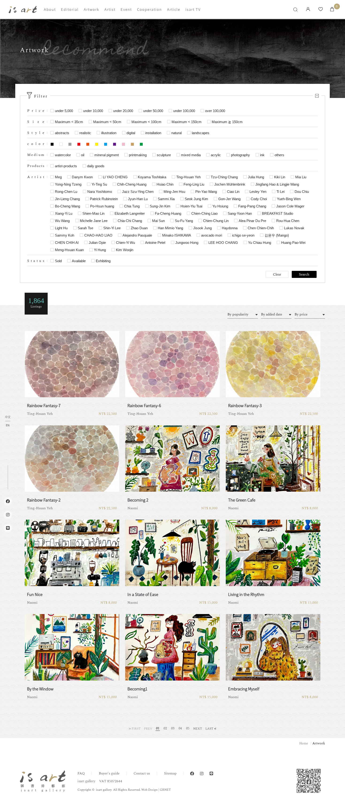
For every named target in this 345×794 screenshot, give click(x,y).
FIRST (136, 728)
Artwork (91, 9)
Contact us (142, 773)
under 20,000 (123, 111)
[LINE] (211, 773)
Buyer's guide (109, 773)
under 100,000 (184, 111)
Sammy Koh (64, 235)
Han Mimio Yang (170, 228)
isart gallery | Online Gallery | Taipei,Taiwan (23, 9)
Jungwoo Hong (186, 243)
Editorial (70, 9)
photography (240, 155)
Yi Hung (100, 250)
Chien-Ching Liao (204, 213)
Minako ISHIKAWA (176, 235)
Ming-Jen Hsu (174, 192)
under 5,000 (64, 111)
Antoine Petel (155, 243)
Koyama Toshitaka (152, 177)
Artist (109, 9)
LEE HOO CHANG (223, 243)
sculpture (164, 155)
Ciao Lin (233, 192)
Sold (58, 261)
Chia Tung (132, 206)
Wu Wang (62, 221)
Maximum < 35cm (69, 122)
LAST (209, 728)
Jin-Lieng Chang (67, 199)
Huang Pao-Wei (293, 243)
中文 (8, 417)
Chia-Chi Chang (130, 221)
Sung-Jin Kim (160, 206)
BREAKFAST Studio (277, 213)
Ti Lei (280, 192)
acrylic (216, 155)
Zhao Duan (139, 228)
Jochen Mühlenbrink (229, 184)
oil (82, 155)
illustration (108, 133)
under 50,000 (153, 111)
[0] (332, 9)
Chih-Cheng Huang (131, 184)
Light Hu (61, 228)
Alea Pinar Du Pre (252, 221)
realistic (85, 133)
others (279, 155)
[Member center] (308, 9)
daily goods (95, 166)
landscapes (200, 133)
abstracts (62, 133)
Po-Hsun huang (102, 206)
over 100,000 (215, 111)
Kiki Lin (279, 177)
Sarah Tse (85, 228)
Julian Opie (97, 243)
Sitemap (170, 773)
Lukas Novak (294, 228)
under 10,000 (93, 111)
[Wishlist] (320, 9)
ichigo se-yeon (243, 235)
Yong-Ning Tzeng (68, 184)
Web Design (149, 789)
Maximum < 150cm (187, 122)
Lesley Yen (257, 192)
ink (262, 155)
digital (130, 133)
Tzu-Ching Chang (224, 177)
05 (187, 728)
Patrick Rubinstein (104, 199)
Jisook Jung (202, 228)
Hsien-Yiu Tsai (191, 206)
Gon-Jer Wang (229, 199)
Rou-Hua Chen (287, 221)
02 (165, 728)
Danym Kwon (82, 177)
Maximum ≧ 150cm (227, 122)
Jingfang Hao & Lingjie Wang (277, 184)
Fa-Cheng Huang (168, 213)
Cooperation (149, 9)
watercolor (63, 155)
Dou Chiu (302, 192)
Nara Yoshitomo (99, 192)
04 (180, 728)
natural (176, 133)
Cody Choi (259, 199)
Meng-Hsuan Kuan (69, 250)
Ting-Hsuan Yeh (188, 177)
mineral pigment (106, 155)
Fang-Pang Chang (252, 206)
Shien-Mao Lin (93, 213)
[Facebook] (192, 773)
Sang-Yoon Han (240, 213)
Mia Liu (300, 177)
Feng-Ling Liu (194, 184)
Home (303, 743)
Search (304, 274)
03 (172, 728)
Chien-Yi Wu (125, 243)
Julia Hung (256, 177)
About (50, 9)
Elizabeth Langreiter (130, 213)
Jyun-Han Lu (138, 199)
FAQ (81, 773)
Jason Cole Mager (290, 206)
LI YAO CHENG (115, 177)
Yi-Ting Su (99, 184)
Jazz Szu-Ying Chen (137, 192)
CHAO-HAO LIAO (98, 235)
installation (153, 133)
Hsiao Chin (165, 184)
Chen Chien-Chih (261, 228)
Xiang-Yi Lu (63, 213)
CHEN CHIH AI (67, 243)
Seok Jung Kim (196, 199)
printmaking (138, 155)
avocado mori (211, 235)
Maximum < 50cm (107, 122)
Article (173, 9)
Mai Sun (158, 221)
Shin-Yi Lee (112, 228)
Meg (58, 177)
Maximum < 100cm (146, 122)
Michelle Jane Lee (93, 221)
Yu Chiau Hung (259, 243)
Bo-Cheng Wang (67, 206)
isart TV (193, 9)
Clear (277, 274)
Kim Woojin (124, 250)
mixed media (191, 155)
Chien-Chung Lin (216, 221)
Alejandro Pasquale (137, 235)
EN (7, 425)
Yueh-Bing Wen (289, 199)
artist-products (66, 166)
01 (157, 728)
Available (79, 261)
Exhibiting (103, 261)
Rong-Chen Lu (66, 192)
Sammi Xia (166, 199)
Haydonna (230, 228)
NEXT (197, 728)
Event (126, 9)
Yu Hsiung (220, 206)
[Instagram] (201, 773)
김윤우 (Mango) (276, 235)
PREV (148, 728)
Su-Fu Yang (184, 221)
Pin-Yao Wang (206, 192)
